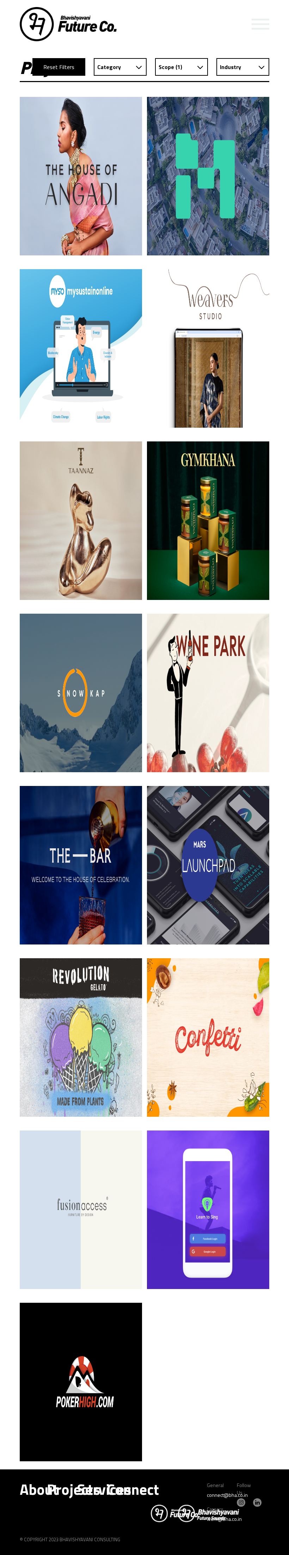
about (39, 1489)
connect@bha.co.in (227, 1495)
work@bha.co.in (224, 1519)
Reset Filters (58, 67)
